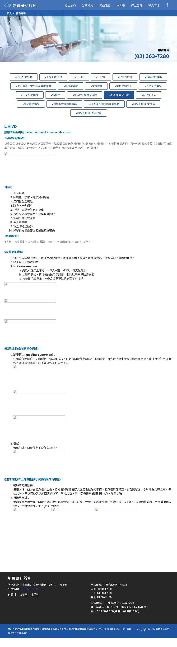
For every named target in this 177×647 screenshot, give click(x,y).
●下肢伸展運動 (53, 76)
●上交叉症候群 (152, 85)
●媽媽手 (55, 94)
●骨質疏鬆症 (70, 85)
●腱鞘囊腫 (96, 85)
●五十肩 (79, 76)
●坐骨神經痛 (125, 76)
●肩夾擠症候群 (30, 103)
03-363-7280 (30, 589)
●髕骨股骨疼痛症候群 (64, 103)
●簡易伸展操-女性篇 (143, 103)
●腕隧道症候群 (153, 76)
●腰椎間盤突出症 (119, 94)
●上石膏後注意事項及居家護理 (33, 85)
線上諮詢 (136, 5)
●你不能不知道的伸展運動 (104, 103)
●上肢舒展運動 (23, 76)
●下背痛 (100, 76)
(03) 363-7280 (151, 56)
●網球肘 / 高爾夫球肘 (84, 94)
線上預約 (70, 5)
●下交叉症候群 (29, 94)
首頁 (9, 13)
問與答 (121, 5)
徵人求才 (154, 5)
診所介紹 (87, 5)
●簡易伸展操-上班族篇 (88, 112)
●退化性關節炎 (123, 85)
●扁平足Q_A (148, 94)
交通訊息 (104, 5)
